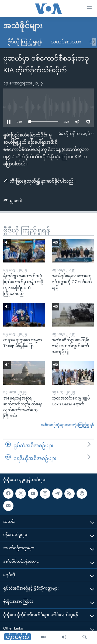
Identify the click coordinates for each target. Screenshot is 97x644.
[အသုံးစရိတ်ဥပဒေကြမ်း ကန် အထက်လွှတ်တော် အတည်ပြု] (73, 315)
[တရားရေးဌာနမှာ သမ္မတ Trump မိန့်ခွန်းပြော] (24, 315)
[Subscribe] (8, 506)
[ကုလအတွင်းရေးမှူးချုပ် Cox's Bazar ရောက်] (73, 373)
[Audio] (64, 637)
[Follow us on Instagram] (45, 493)
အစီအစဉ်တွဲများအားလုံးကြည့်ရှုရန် (67, 425)
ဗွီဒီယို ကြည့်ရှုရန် (25, 42)
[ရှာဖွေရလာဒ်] (85, 637)
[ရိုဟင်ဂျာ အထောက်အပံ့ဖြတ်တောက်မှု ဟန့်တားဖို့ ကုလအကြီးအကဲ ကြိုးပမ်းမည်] (24, 250)
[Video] (43, 637)
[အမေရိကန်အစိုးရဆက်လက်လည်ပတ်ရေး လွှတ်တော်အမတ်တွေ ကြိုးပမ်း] (24, 373)
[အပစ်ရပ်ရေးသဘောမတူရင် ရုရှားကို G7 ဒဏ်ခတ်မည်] (73, 250)
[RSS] (69, 493)
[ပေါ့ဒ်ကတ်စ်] (82, 493)
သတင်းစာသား (66, 42)
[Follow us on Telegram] (57, 493)
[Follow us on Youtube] (33, 493)
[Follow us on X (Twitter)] (20, 493)
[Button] (13, 202)
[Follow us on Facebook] (8, 493)
